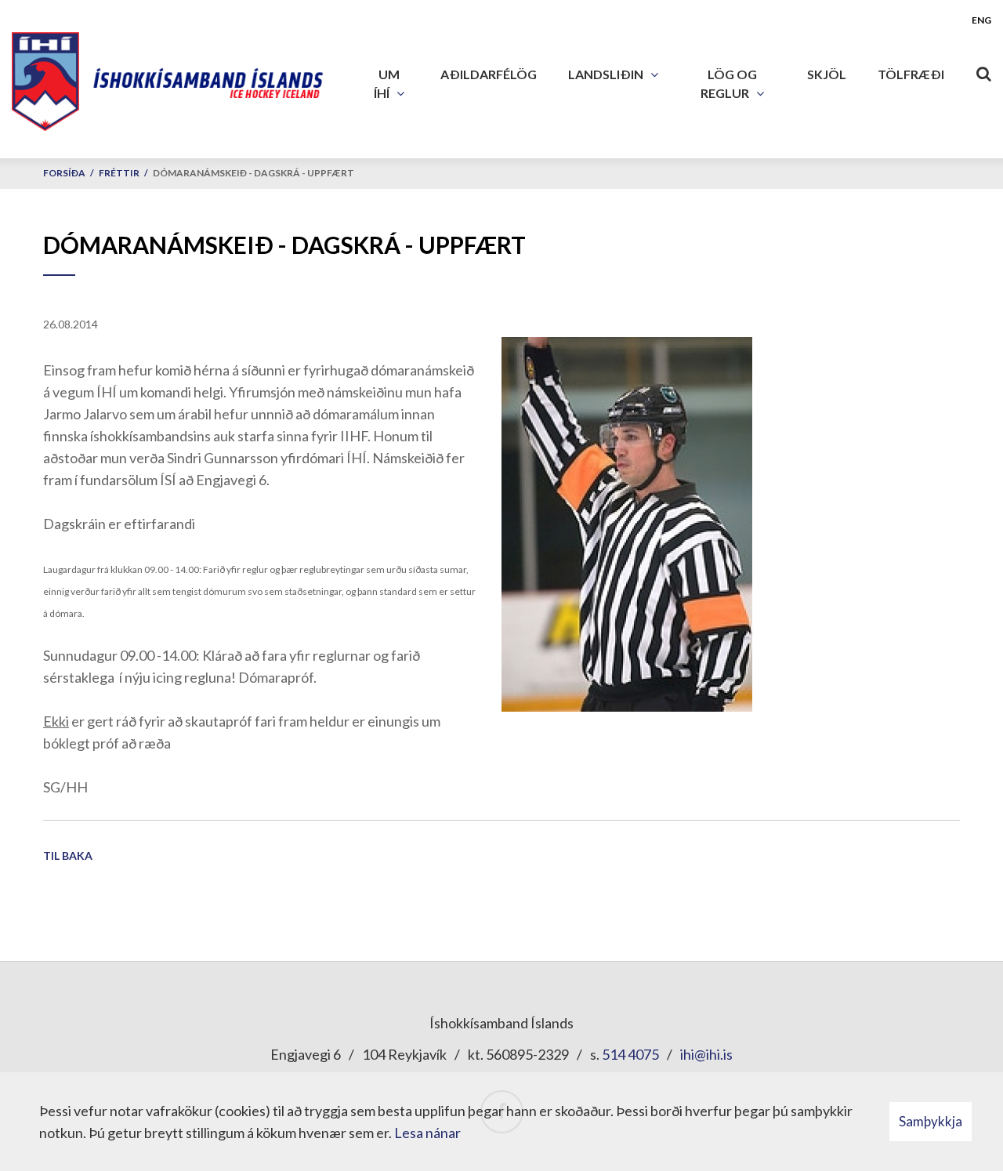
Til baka (67, 855)
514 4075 (630, 1054)
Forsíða (64, 173)
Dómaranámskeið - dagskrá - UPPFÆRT (253, 173)
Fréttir (119, 173)
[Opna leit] (983, 70)
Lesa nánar (427, 1132)
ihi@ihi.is (706, 1054)
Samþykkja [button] (930, 1121)
